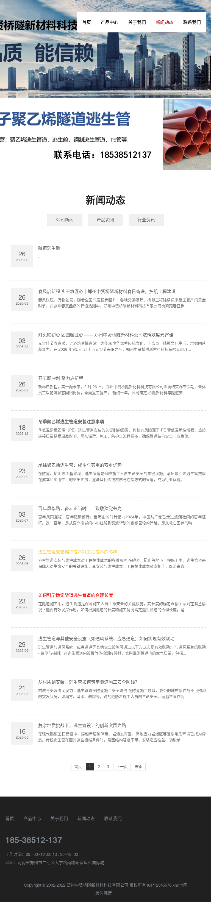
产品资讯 (105, 219)
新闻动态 (164, 22)
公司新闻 (65, 219)
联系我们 (192, 22)
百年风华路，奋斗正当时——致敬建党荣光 (80, 508)
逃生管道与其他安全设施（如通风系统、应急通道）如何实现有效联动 (106, 638)
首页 (86, 22)
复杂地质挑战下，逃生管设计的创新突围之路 (82, 725)
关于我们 (137, 22)
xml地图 (180, 885)
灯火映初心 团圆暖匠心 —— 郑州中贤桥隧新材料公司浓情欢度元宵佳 (105, 335)
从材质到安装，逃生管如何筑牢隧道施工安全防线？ (88, 682)
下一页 (122, 767)
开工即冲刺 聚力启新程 (60, 378)
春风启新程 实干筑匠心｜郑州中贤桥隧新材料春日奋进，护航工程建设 (107, 291)
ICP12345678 (159, 885)
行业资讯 (146, 219)
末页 (139, 767)
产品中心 (109, 22)
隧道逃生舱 (49, 248)
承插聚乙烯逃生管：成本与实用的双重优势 (80, 465)
